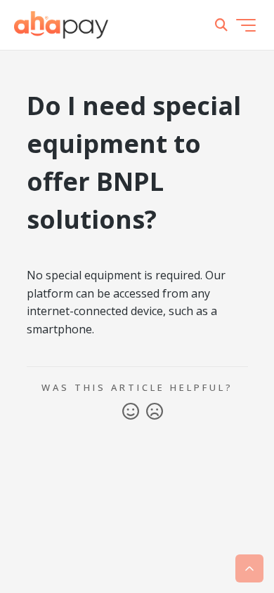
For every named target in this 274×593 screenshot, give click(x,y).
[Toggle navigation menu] (246, 25)
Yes (130, 412)
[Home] (61, 25)
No (154, 412)
